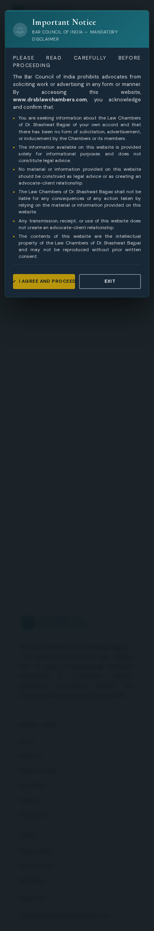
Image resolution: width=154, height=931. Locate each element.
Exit (110, 281)
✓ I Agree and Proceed (44, 281)
